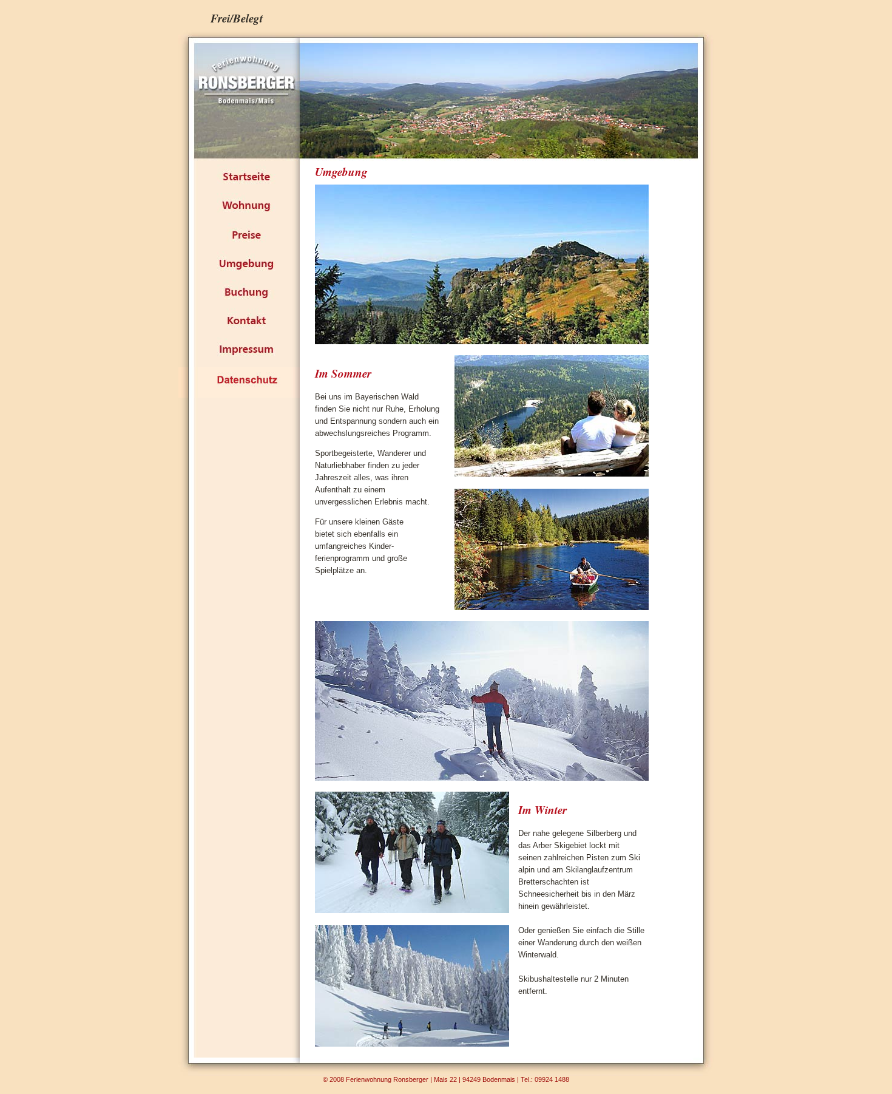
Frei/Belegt (237, 18)
